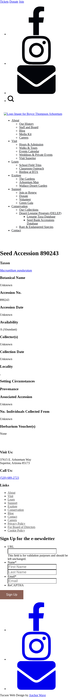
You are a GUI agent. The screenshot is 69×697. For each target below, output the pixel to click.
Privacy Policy (16, 523)
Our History (26, 123)
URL (11, 546)
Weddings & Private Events (36, 154)
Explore (16, 175)
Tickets (4, 1)
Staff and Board (28, 127)
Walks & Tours (28, 147)
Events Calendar (29, 151)
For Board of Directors (21, 527)
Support (16, 189)
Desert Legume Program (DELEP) (40, 213)
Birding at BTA (28, 172)
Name (12, 562)
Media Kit (25, 134)
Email (12, 576)
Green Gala (26, 202)
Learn (15, 161)
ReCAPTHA (16, 585)
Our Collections (28, 209)
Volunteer (25, 199)
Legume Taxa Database (41, 216)
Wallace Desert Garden (33, 185)
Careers (23, 137)
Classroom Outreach (31, 168)
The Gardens (27, 178)
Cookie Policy (16, 530)
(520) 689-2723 (9, 477)
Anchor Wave (37, 695)
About (15, 120)
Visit (14, 141)
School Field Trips (30, 165)
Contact (16, 230)
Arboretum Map (29, 182)
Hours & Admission (31, 144)
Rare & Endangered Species (36, 227)
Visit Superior (27, 158)
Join (21, 1)
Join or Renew (28, 192)
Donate (13, 1)
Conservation (20, 206)
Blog (22, 130)
